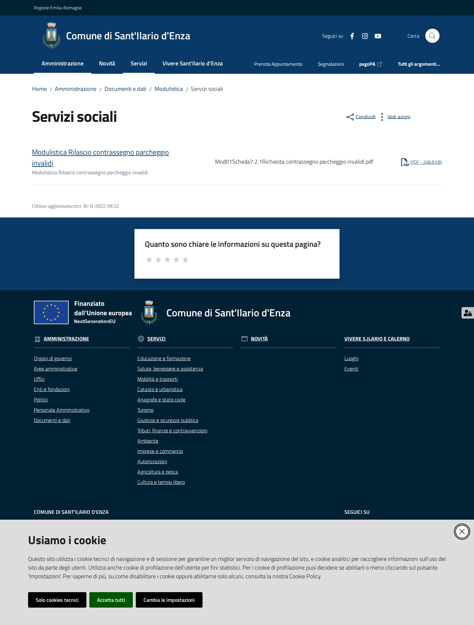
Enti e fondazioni (52, 389)
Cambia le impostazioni (169, 600)
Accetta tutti (111, 600)
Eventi (351, 368)
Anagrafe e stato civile (161, 399)
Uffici (39, 379)
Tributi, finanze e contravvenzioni (172, 430)
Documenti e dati (125, 88)
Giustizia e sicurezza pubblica (167, 420)
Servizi (156, 338)
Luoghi (351, 358)
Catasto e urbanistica (160, 389)
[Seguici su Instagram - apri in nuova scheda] (362, 35)
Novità (259, 338)
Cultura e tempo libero (161, 482)
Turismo (145, 410)
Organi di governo (53, 358)
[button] (432, 35)
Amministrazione (75, 88)
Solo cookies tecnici (57, 600)
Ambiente (147, 441)
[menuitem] (62, 64)
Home (39, 88)
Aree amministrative (55, 368)
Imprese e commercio (160, 451)
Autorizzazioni (152, 461)
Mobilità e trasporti (157, 379)
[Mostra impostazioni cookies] (467, 313)
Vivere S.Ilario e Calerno (377, 338)
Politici (41, 399)
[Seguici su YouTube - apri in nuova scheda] (375, 35)
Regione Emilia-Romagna (58, 7)
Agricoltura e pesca (157, 472)
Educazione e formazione (164, 358)
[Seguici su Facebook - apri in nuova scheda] (349, 35)
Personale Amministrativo (61, 410)
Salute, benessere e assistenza (170, 368)
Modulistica (168, 88)
